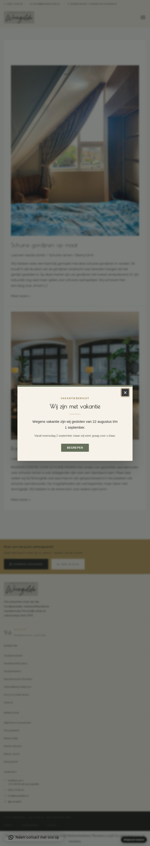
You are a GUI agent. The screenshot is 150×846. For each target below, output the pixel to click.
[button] (34, 837)
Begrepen (75, 447)
